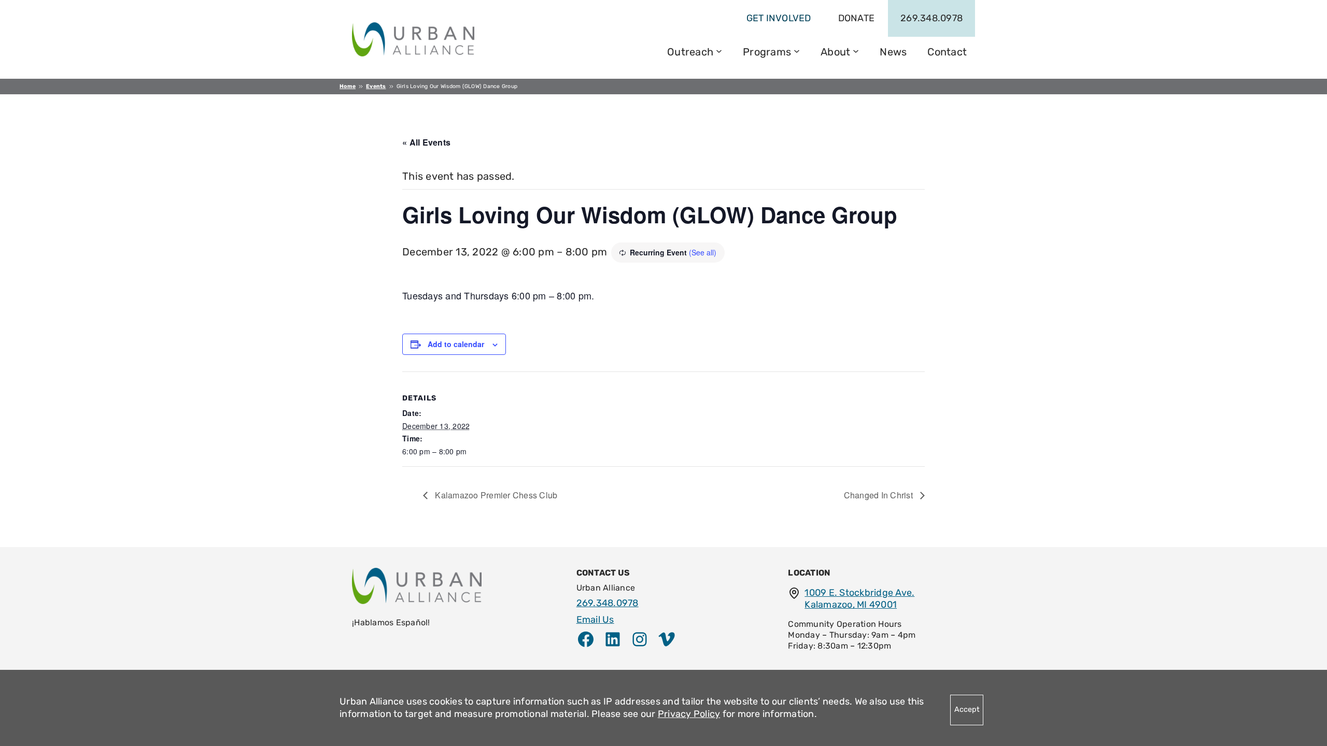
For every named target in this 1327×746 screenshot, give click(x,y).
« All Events (426, 142)
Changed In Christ (879, 495)
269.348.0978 (931, 18)
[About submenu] (856, 50)
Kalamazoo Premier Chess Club (495, 495)
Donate (856, 18)
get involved (778, 18)
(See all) (702, 252)
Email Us (595, 619)
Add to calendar (456, 344)
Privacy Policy (689, 714)
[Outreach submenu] (719, 50)
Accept (967, 709)
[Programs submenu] (797, 50)
